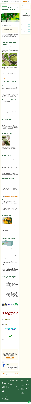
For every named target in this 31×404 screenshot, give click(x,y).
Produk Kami (12, 1)
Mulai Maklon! (25, 1)
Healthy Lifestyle (25, 26)
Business (25, 24)
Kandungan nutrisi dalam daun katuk (7, 29)
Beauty (25, 29)
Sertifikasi (11, 383)
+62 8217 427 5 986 (6, 399)
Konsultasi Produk (10, 357)
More (20, 1)
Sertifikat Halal (27, 383)
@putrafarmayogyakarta (8, 319)
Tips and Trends (25, 31)
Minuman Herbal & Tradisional (22, 388)
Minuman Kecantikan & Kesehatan (22, 385)
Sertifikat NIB (27, 387)
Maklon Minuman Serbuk (17, 387)
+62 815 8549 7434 (6, 398)
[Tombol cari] (29, 7)
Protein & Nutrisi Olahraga (22, 392)
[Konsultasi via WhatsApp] (29, 402)
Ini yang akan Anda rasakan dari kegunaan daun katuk (9, 30)
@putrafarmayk (6, 324)
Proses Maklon (17, 388)
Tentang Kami (17, 1)
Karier (11, 384)
